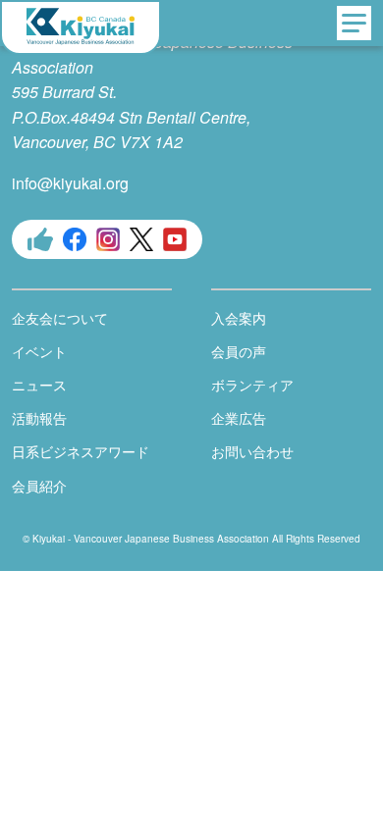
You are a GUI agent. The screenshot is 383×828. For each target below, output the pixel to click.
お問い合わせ (252, 451)
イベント (39, 351)
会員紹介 (39, 485)
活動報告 (39, 418)
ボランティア (252, 384)
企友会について (60, 318)
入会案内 (238, 318)
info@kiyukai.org (70, 183)
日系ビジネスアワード (80, 451)
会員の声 (238, 351)
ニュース (39, 384)
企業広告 (238, 418)
